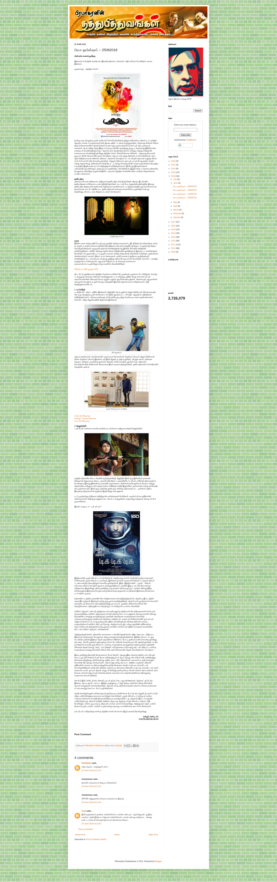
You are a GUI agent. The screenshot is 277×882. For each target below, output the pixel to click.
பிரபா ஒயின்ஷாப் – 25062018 (185, 186)
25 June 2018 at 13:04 (91, 802)
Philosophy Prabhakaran (94, 745)
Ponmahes (86, 763)
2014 (173, 233)
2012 (173, 241)
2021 (173, 165)
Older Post (153, 835)
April (175, 206)
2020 (173, 168)
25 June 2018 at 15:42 (91, 824)
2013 (173, 237)
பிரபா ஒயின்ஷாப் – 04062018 (185, 197)
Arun (84, 811)
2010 (173, 248)
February (177, 213)
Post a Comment (85, 829)
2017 (173, 222)
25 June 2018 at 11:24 (91, 770)
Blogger (158, 861)
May (175, 202)
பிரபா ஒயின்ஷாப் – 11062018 (185, 194)
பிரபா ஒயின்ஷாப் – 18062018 (185, 190)
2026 (173, 161)
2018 (173, 176)
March (176, 210)
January (177, 217)
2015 (173, 229)
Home (117, 835)
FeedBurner (191, 140)
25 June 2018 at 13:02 (91, 786)
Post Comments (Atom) (96, 839)
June (175, 183)
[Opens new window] (116, 138)
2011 (173, 244)
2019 (173, 172)
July (175, 179)
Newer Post (80, 835)
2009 (173, 252)
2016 (173, 226)
